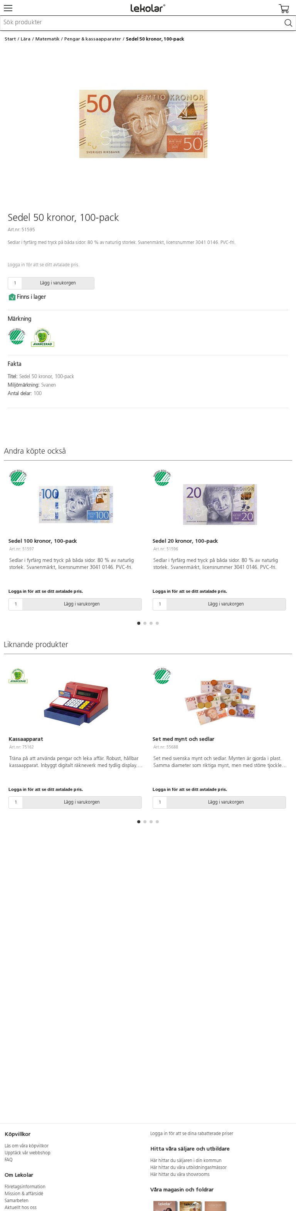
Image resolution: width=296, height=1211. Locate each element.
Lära (25, 39)
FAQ (9, 1160)
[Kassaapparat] (75, 702)
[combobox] (148, 23)
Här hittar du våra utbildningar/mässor (188, 1168)
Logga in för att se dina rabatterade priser (191, 1134)
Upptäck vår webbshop (27, 1153)
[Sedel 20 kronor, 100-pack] (220, 504)
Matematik (47, 39)
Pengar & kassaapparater (92, 39)
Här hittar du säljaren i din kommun (186, 1161)
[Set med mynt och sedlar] (220, 702)
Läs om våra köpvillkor (27, 1146)
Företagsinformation (25, 1187)
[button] (138, 623)
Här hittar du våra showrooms (180, 1174)
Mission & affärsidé (24, 1194)
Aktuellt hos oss (21, 1208)
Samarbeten (17, 1201)
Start (10, 39)
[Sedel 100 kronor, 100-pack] (75, 504)
